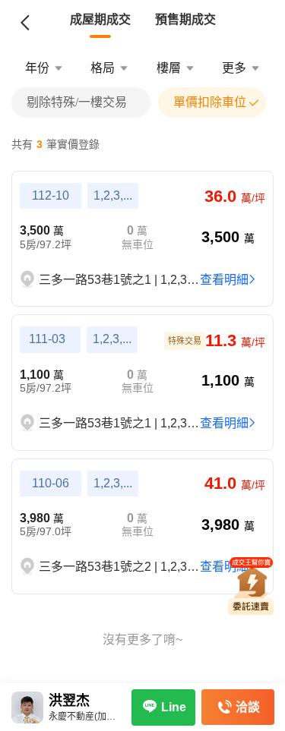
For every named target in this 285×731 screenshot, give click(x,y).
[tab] (100, 19)
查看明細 (224, 279)
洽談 (248, 707)
